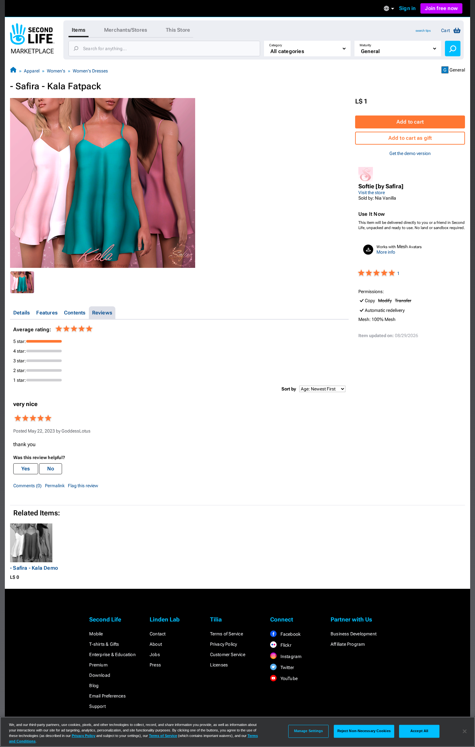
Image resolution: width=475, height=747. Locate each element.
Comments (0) (27, 485)
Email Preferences (107, 695)
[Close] (465, 731)
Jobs (155, 654)
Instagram (290, 656)
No (50, 469)
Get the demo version (410, 153)
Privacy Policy (223, 644)
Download (99, 675)
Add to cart (410, 122)
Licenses (219, 664)
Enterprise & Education (112, 654)
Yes (25, 469)
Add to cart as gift (410, 138)
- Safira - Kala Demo (34, 568)
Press (155, 664)
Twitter (286, 667)
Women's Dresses (90, 70)
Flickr (285, 645)
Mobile (96, 633)
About (156, 644)
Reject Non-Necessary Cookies (364, 731)
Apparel (31, 70)
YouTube (288, 678)
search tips (423, 30)
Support (97, 706)
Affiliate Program (348, 644)
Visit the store (371, 192)
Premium (98, 664)
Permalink (55, 485)
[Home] (13, 71)
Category (275, 45)
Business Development (353, 633)
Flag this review (83, 485)
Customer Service (227, 654)
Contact (157, 633)
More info (385, 252)
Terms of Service (226, 633)
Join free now (441, 8)
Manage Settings (308, 731)
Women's (56, 70)
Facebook (290, 634)
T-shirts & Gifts (104, 644)
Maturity (365, 45)
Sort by (288, 388)
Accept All (419, 731)
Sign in (407, 8)
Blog (94, 685)
